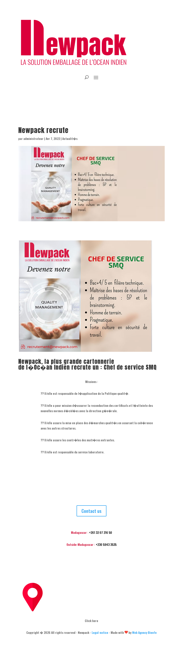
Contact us (91, 511)
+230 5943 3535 (106, 544)
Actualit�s (69, 138)
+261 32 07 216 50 (100, 532)
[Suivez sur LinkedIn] (91, 90)
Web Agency (140, 632)
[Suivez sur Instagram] (100, 90)
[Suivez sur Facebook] (82, 90)
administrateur (33, 138)
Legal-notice (100, 632)
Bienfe (152, 632)
